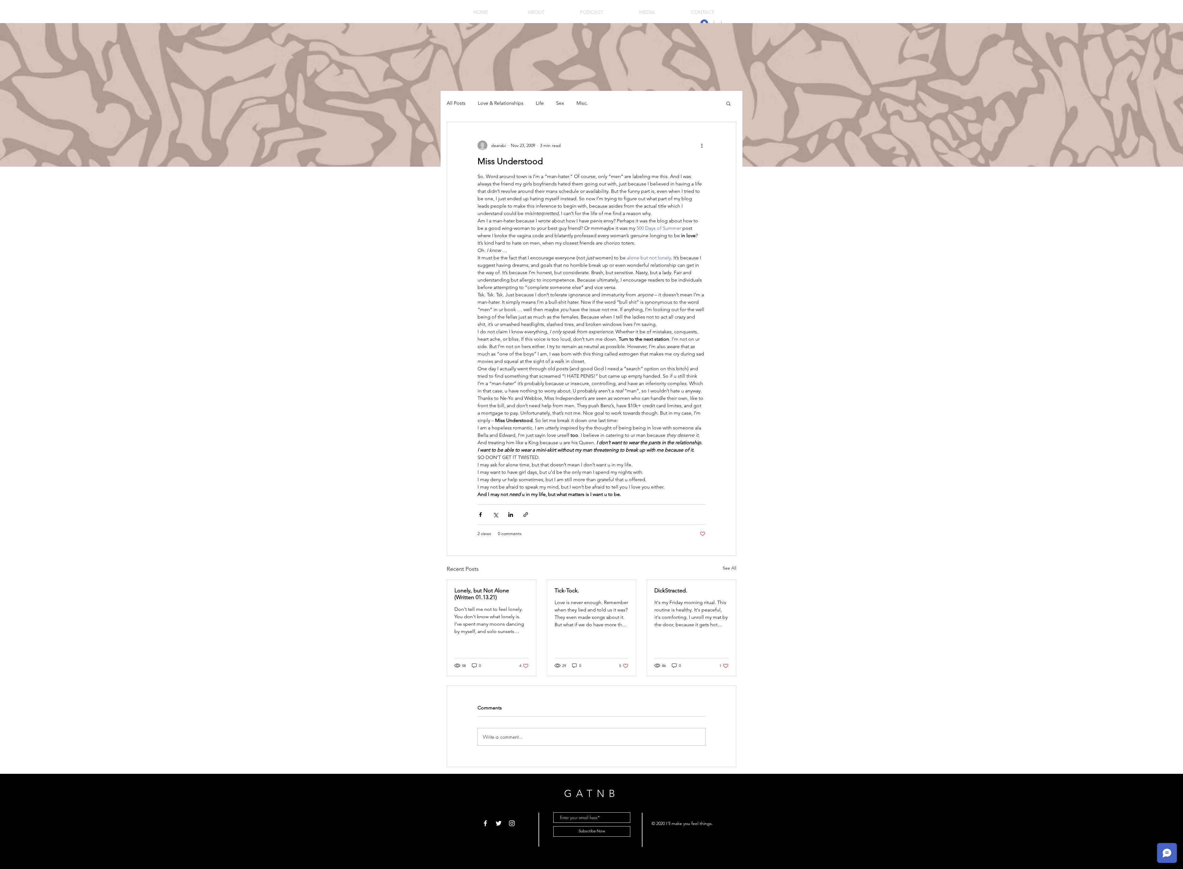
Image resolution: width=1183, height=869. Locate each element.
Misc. (582, 103)
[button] (728, 103)
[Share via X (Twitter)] (495, 515)
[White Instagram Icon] (512, 823)
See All (729, 568)
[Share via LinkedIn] (511, 515)
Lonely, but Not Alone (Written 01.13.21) (481, 594)
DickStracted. (670, 590)
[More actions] (701, 145)
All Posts (456, 103)
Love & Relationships (500, 103)
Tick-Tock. (567, 590)
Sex (560, 103)
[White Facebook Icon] (485, 823)
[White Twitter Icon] (498, 823)
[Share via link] (526, 515)
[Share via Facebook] (480, 515)
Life (540, 103)
